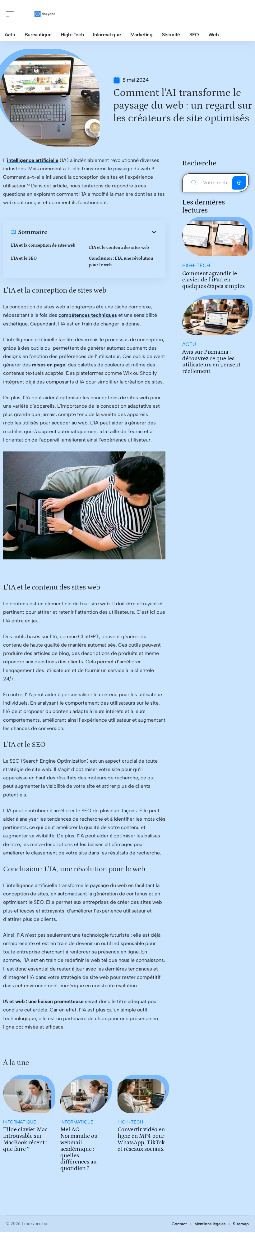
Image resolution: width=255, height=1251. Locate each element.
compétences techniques (87, 315)
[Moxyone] (45, 14)
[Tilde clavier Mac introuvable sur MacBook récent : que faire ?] (27, 1096)
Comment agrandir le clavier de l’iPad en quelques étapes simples (213, 280)
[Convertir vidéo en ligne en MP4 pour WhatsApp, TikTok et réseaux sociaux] (141, 1096)
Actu (189, 344)
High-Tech (130, 1122)
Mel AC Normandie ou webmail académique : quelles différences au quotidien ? (79, 1149)
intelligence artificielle (32, 160)
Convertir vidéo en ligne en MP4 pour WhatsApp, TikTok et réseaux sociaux (141, 1139)
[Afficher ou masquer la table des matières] (102, 232)
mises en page (48, 365)
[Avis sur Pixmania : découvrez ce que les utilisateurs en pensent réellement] (215, 317)
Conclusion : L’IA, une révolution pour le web (121, 261)
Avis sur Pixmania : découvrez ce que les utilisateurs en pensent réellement (211, 361)
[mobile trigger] (11, 14)
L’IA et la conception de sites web (43, 245)
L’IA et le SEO (24, 258)
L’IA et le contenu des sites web (119, 247)
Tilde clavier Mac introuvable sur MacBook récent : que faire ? (25, 1139)
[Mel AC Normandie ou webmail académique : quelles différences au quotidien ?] (84, 1096)
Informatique (19, 1122)
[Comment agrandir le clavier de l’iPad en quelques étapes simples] (215, 238)
